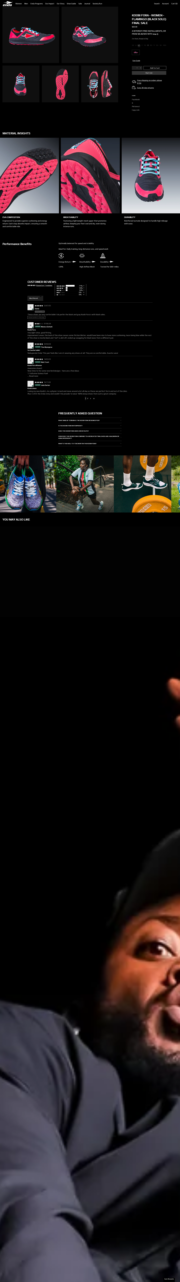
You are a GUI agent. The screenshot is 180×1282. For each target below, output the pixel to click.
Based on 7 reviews (44, 285)
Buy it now (149, 73)
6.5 (139, 45)
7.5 (145, 45)
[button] (156, 3)
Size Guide (136, 61)
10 (161, 45)
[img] (39, 305)
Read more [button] (33, 376)
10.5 (164, 45)
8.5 (151, 45)
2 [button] (87, 398)
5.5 (133, 45)
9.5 (157, 45)
